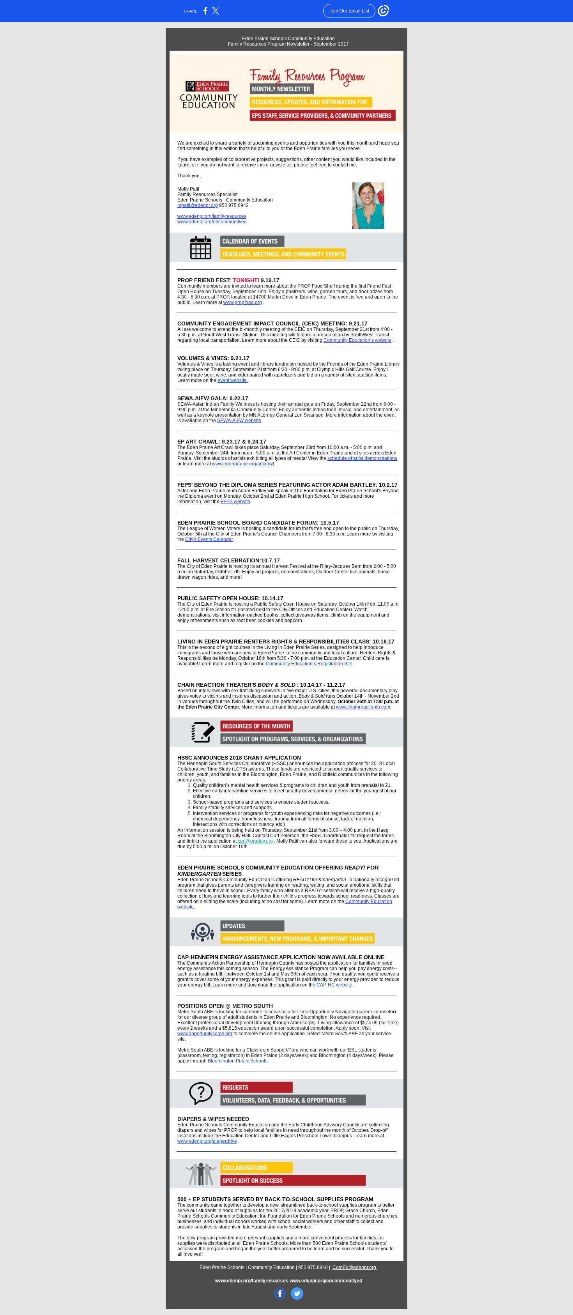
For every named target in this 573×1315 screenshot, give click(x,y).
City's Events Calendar (209, 539)
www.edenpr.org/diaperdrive (207, 1141)
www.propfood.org (242, 302)
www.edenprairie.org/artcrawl (243, 464)
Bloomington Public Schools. (238, 1061)
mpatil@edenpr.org (197, 205)
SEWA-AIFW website (239, 420)
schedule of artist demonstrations (362, 458)
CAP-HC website (334, 985)
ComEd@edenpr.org (354, 1267)
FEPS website (235, 501)
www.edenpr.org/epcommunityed (212, 221)
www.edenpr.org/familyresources (211, 216)
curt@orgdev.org (255, 841)
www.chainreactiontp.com (363, 707)
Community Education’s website (357, 340)
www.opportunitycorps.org (204, 1033)
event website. (233, 380)
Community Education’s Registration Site (309, 663)
